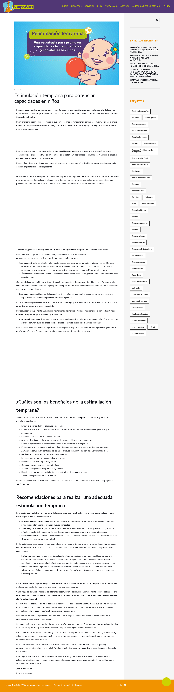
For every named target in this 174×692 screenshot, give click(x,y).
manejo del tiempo (138, 320)
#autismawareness (139, 124)
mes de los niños (138, 327)
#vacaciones (136, 275)
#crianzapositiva (150, 144)
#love (134, 204)
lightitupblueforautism (140, 314)
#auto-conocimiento (139, 131)
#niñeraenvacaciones (140, 223)
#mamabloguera (148, 204)
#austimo (135, 118)
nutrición (153, 327)
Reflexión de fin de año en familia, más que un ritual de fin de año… (144, 50)
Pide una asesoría (24, 673)
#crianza (135, 144)
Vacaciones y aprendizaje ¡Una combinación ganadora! (144, 65)
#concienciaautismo (139, 137)
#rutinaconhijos (137, 269)
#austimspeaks (150, 118)
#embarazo (136, 171)
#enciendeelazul (138, 191)
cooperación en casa (139, 301)
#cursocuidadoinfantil (140, 158)
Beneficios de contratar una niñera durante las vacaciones (144, 58)
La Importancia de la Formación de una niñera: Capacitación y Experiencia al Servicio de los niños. (144, 73)
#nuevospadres (137, 256)
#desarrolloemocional (140, 165)
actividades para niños (140, 294)
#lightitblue (149, 197)
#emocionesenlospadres (141, 178)
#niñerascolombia (138, 236)
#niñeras (135, 230)
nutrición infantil (138, 333)
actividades (136, 288)
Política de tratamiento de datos (67, 685)
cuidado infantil (137, 307)
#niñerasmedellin (138, 243)
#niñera (135, 217)
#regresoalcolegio (138, 262)
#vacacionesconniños (140, 282)
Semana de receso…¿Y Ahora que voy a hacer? (144, 81)
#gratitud (135, 197)
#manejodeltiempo (139, 210)
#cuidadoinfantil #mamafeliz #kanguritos (142, 151)
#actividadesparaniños (140, 111)
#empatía (135, 184)
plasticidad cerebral (35, 167)
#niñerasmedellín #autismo (142, 249)
